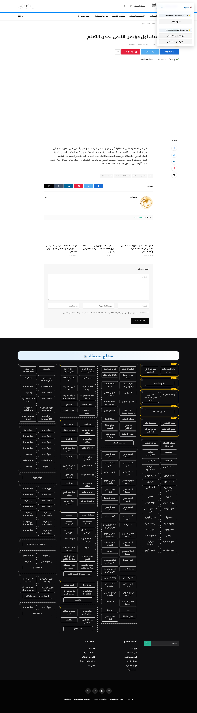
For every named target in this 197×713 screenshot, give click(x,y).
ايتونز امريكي (109, 471)
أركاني (168, 535)
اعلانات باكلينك (68, 410)
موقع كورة (37, 477)
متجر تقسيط (109, 498)
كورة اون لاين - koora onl (46, 408)
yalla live (78, 628)
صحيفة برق (150, 423)
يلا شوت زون (46, 561)
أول (150, 176)
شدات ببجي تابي (110, 464)
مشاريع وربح (109, 410)
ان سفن (168, 452)
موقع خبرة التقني (169, 489)
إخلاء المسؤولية (88, 652)
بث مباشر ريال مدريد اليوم (69, 592)
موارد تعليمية (101, 16)
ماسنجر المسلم (160, 411)
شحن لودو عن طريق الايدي (110, 570)
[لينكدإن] (174, 161)
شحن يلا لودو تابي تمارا (109, 534)
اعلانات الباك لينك (109, 385)
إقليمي (143, 176)
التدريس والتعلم (137, 16)
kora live (28, 430)
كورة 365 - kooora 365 (46, 417)
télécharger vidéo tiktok (37, 596)
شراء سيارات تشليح (87, 557)
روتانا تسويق (168, 502)
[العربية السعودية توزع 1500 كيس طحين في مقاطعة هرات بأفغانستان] (136, 233)
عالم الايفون (168, 475)
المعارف (168, 517)
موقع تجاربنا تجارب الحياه (69, 396)
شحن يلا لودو (128, 569)
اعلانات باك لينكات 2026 (37, 544)
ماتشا (109, 610)
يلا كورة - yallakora (28, 408)
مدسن (150, 496)
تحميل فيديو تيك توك (28, 580)
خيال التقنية (168, 461)
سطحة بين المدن (87, 522)
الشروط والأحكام (88, 657)
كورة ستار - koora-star (28, 370)
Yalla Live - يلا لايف (28, 400)
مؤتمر (110, 176)
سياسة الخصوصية (87, 661)
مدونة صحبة (168, 541)
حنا (128, 610)
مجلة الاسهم (168, 467)
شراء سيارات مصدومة (69, 566)
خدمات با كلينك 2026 (87, 396)
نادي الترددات (168, 508)
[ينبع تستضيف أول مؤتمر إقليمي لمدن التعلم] (98, 96)
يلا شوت (87, 424)
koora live (28, 386)
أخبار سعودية (84, 16)
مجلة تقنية (110, 419)
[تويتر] (174, 154)
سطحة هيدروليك (69, 522)
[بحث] (125, 6)
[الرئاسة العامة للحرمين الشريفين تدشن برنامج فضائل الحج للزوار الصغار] (60, 233)
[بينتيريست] (174, 168)
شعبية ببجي (128, 577)
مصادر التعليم (128, 419)
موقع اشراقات (168, 429)
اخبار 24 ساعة (128, 434)
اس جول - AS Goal (28, 417)
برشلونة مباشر (69, 430)
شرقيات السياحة (150, 542)
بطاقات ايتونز (110, 577)
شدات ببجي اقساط (128, 455)
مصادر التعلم (118, 16)
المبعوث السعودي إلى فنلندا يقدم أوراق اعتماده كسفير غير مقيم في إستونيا (99, 249)
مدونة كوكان (150, 475)
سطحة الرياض (87, 515)
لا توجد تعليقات (142, 45)
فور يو (109, 551)
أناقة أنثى (150, 487)
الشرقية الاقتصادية (150, 468)
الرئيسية (134, 648)
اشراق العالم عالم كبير (109, 394)
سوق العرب (87, 378)
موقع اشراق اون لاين (150, 430)
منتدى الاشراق (128, 401)
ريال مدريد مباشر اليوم (87, 612)
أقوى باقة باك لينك (69, 388)
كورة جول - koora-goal (46, 379)
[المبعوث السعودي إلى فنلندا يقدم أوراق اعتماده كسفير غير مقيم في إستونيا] (98, 233)
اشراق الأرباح (150, 550)
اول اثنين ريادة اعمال (168, 370)
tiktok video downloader (28, 588)
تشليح (87, 547)
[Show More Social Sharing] (118, 51)
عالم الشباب (159, 383)
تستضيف (126, 176)
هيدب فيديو (150, 517)
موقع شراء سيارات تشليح (69, 557)
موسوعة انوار (168, 550)
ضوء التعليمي (169, 423)
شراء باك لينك (128, 369)
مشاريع (69, 404)
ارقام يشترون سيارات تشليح (87, 566)
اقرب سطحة (69, 538)
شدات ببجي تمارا (110, 455)
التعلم (135, 176)
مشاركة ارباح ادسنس (150, 370)
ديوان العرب (87, 404)
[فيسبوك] (174, 147)
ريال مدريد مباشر (87, 440)
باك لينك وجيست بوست (128, 411)
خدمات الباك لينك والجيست (87, 370)
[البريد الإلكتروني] (174, 175)
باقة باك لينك (168, 394)
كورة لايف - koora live (47, 514)
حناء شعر (110, 601)
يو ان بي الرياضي (128, 426)
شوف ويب (150, 461)
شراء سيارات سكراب (69, 548)
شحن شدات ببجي (128, 561)
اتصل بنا (91, 665)
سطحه (69, 515)
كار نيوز (150, 481)
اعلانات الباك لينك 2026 (109, 402)
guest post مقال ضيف (69, 370)
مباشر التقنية (150, 535)
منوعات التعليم (131, 652)
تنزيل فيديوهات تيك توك (46, 588)
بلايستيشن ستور (128, 585)
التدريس (128, 392)
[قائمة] (19, 16)
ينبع (103, 176)
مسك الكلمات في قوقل (168, 444)
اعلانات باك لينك (87, 411)
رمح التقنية (169, 523)
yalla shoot (69, 424)
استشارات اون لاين (150, 510)
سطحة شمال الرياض (87, 531)
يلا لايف (78, 600)
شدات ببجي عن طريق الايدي (109, 526)
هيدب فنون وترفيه (110, 435)
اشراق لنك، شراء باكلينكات (128, 385)
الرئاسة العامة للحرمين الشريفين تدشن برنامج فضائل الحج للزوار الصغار (61, 249)
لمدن (117, 176)
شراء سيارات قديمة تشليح (78, 574)
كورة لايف (46, 436)
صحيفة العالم (119, 443)
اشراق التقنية (150, 443)
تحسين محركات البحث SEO (150, 397)
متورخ (168, 496)
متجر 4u (128, 524)
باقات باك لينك (110, 375)
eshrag (133, 197)
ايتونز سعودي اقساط (128, 481)
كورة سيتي (69, 585)
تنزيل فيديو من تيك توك (46, 580)
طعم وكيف (169, 529)
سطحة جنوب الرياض (87, 540)
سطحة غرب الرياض (69, 531)
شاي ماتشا (128, 616)
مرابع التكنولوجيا (150, 453)
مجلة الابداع (150, 502)
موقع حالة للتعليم (109, 426)
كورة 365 (87, 585)
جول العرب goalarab (87, 592)
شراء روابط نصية (128, 376)
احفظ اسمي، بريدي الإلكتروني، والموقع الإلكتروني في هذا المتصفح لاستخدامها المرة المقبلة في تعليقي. (104, 312)
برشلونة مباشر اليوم (69, 612)
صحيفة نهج (168, 481)
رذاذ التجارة (150, 523)
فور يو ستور (109, 516)
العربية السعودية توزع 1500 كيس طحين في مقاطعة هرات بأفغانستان (137, 249)
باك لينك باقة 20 (69, 379)
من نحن (91, 648)
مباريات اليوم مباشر (87, 431)
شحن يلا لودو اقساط (109, 481)
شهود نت (150, 529)
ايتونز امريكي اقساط (109, 543)
